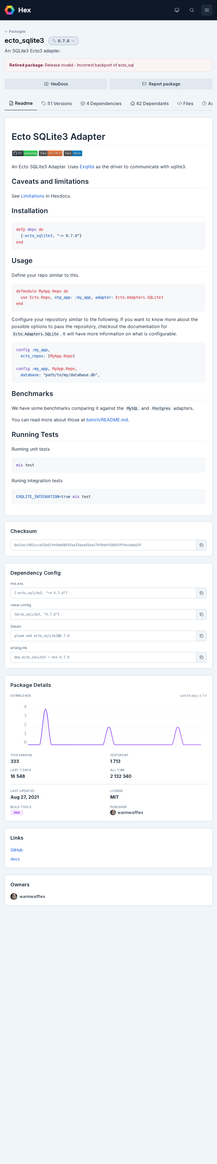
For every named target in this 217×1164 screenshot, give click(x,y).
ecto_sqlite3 (24, 40)
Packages (17, 31)
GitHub (16, 849)
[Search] (191, 10)
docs (15, 859)
